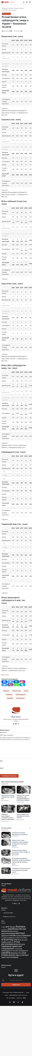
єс (14, 955)
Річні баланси (12, 10)
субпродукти (21, 694)
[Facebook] (4, 681)
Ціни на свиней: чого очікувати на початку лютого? (23, 816)
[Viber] (10, 684)
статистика (18, 949)
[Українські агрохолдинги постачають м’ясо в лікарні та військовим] (8, 809)
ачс (8, 926)
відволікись (14, 931)
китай (12, 935)
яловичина (20, 698)
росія (18, 944)
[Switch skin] (24, 3)
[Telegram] (4, 684)
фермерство (16, 953)
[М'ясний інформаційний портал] (8, 2)
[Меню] (30, 3)
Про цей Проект (10, 998)
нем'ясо (17, 940)
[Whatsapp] (16, 684)
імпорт (25, 955)
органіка (24, 940)
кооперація (4, 937)
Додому (5, 8)
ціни (24, 952)
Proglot (3, 927)
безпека (20, 926)
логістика (23, 938)
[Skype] (22, 684)
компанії (26, 935)
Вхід (24, 998)
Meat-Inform (6, 31)
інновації (14, 957)
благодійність (4, 929)
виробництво (15, 928)
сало (26, 691)
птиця (17, 941)
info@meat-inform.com (9, 916)
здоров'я (5, 935)
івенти (19, 955)
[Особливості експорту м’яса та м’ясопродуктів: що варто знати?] (6, 871)
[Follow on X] (10, 31)
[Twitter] (10, 681)
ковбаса (19, 936)
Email (2, 768)
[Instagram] (22, 681)
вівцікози (5, 931)
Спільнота (19, 998)
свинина (9, 694)
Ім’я (1, 761)
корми (10, 938)
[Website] (14, 724)
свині (15, 946)
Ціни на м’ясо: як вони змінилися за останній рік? (7, 797)
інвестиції (5, 957)
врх (24, 929)
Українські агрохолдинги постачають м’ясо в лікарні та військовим (21, 852)
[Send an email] (11, 31)
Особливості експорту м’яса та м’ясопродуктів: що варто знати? (21, 870)
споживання (7, 948)
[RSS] (13, 903)
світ (20, 946)
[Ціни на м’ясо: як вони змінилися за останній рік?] (8, 790)
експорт (20, 933)
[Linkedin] (16, 681)
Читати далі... (23, 900)
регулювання (8, 944)
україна (10, 698)
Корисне (11, 8)
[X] (18, 724)
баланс (6, 691)
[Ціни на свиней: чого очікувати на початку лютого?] (24, 809)
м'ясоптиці (17, 691)
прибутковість (7, 942)
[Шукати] (27, 3)
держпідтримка (8, 933)
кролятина (16, 938)
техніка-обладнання (20, 951)
